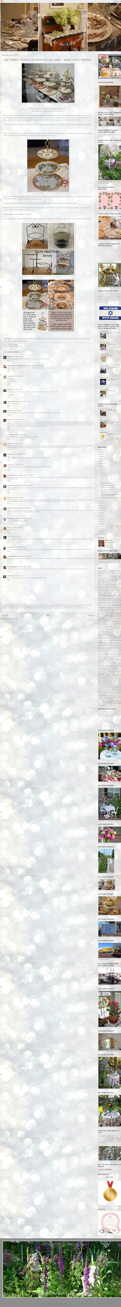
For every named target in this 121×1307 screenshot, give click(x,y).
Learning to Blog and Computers (110, 640)
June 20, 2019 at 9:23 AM (25, 556)
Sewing (105, 659)
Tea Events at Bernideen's (103, 672)
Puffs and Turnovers (108, 653)
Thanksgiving (105, 692)
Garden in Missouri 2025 (113, 624)
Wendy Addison (115, 702)
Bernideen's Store (104, 580)
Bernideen (109, 540)
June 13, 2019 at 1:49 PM (26, 508)
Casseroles (107, 587)
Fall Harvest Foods (108, 615)
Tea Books (100, 668)
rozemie (9, 443)
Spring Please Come (108, 662)
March (102, 505)
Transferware (102, 695)
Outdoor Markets (105, 651)
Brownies (113, 584)
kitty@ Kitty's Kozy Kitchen (13, 518)
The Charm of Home (104, 389)
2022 (101, 459)
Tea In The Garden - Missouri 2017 (110, 675)
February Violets (101, 616)
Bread (103, 584)
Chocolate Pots (101, 590)
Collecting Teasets (104, 599)
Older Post (91, 615)
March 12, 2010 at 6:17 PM (17, 356)
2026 (101, 450)
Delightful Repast (104, 432)
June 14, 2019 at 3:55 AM (14, 536)
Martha (9, 389)
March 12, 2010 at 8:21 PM (17, 376)
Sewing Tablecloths (111, 659)
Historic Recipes (114, 632)
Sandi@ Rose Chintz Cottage (13, 508)
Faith (103, 615)
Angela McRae (10, 575)
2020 (101, 463)
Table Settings (110, 667)
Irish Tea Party (113, 637)
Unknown (9, 497)
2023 (101, 456)
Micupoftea (9, 454)
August (102, 476)
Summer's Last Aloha (111, 344)
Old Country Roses (102, 650)
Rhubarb (103, 656)
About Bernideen (112, 570)
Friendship (107, 620)
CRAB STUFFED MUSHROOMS (108, 485)
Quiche (113, 654)
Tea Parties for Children (102, 687)
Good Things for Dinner (111, 628)
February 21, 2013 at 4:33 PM (26, 485)
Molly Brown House (110, 645)
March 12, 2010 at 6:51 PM (37, 365)
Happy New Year (103, 631)
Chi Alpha (108, 589)
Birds (99, 583)
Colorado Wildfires (114, 600)
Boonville (100, 584)
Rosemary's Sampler (104, 366)
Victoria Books (101, 698)
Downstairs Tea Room (109, 610)
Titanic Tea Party (115, 693)
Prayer (102, 653)
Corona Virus (111, 603)
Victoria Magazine (108, 698)
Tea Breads (114, 668)
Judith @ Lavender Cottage (13, 485)
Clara (8, 464)
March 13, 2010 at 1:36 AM (24, 401)
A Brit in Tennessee (104, 377)
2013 (101, 524)
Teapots (100, 692)
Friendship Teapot (114, 620)
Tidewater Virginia (102, 693)
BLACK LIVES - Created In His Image (109, 583)
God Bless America (102, 628)
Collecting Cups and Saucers (107, 595)
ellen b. (9, 527)
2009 (101, 533)
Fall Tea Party (116, 615)
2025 (101, 452)
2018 (101, 513)
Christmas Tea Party (107, 592)
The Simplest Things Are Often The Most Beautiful (113, 379)
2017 (101, 515)
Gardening (108, 626)
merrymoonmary (74, 1304)
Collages (105, 593)
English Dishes (101, 613)
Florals (103, 618)
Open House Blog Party (110, 650)
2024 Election (106, 570)
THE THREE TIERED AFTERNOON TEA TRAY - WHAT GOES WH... (110, 495)
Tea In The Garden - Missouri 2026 (105, 686)
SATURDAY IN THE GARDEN (107, 487)
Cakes (111, 586)
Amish (106, 573)
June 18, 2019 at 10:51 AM (20, 547)
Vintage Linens (106, 701)
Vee (8, 536)
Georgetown (115, 626)
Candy (114, 586)
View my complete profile (111, 542)
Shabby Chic (109, 661)
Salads (109, 657)
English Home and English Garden (110, 613)
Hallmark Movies (103, 629)
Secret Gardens (100, 659)
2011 (101, 528)
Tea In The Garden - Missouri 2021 (108, 680)
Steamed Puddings (112, 663)
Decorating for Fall (111, 607)
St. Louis (106, 663)
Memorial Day (113, 642)
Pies (118, 651)
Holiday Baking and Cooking (106, 634)
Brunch (116, 584)
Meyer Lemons (115, 644)
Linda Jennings (10, 547)
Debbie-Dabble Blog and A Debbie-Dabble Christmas (19, 365)
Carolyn (9, 376)
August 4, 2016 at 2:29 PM (17, 497)
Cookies (114, 602)
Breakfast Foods (108, 584)
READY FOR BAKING (106, 483)
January (102, 510)
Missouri (105, 645)
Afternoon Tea (10, 346)
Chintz (112, 589)
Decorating (109, 605)
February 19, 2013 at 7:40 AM (17, 464)
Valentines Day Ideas (103, 697)
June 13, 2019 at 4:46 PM (26, 518)
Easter (111, 612)
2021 (101, 461)
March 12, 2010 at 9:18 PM (16, 389)
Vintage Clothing (111, 700)
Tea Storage (104, 690)
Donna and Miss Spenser (12, 401)
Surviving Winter (115, 665)
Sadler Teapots (104, 657)
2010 (101, 531)
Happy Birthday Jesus (111, 629)
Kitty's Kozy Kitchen (104, 343)
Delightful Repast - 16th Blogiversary (111, 434)
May (102, 501)
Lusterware (108, 642)
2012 (101, 526)
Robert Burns (114, 656)
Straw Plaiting (109, 355)
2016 (101, 517)
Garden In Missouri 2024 (103, 624)
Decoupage (112, 609)
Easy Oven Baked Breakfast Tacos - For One (112, 422)
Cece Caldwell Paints (114, 587)
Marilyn (9, 356)
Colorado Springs (106, 600)
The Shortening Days (111, 390)
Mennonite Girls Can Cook (106, 409)
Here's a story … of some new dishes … (113, 333)
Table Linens (104, 667)
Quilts (116, 654)
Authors (108, 575)
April (102, 503)
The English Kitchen (104, 420)
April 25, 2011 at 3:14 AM (17, 443)
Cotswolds (116, 603)
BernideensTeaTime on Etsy (111, 581)
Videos (106, 700)
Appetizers (100, 575)
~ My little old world (104, 354)
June (102, 481)
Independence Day (101, 637)
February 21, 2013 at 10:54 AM (26, 475)
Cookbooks (103, 602)
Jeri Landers (100, 638)
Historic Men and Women (106, 632)
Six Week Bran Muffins (111, 410)
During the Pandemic (105, 612)
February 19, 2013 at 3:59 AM (19, 454)
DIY (102, 610)
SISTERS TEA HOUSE (106, 490)
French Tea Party (114, 618)
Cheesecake (103, 589)
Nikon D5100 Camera (109, 648)
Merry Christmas (109, 644)
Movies (115, 645)
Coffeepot (100, 593)
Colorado (114, 599)
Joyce (8, 410)
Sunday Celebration (106, 665)
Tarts (115, 667)
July (102, 479)
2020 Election (100, 570)
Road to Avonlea (108, 656)
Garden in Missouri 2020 (108, 621)
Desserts (117, 609)
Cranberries (100, 605)
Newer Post (5, 615)
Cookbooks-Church (109, 602)
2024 (101, 454)
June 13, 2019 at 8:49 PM (16, 527)
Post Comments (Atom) (12, 618)
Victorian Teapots (101, 700)
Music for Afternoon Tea (106, 647)
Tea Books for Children (107, 668)
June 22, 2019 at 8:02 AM (19, 575)
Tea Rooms (113, 689)
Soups (113, 660)
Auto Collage (113, 575)
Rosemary (9, 419)
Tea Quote (109, 688)
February (103, 507)
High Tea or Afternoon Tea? (112, 631)
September (103, 474)
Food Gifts (108, 618)
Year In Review (114, 703)
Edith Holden (115, 612)
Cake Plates (106, 586)
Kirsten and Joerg (106, 638)
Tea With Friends (104, 331)
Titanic (108, 693)
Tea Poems (105, 688)
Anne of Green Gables (113, 573)
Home (48, 615)
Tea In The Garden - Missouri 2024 (107, 683)
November (103, 470)
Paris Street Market (113, 651)
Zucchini (103, 705)
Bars (106, 576)
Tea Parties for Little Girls (112, 687)
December (103, 467)
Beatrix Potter (111, 577)
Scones (113, 657)
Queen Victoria (108, 654)
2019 (101, 465)
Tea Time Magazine (111, 690)
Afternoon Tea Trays (17, 346)
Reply (8, 361)
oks (113, 648)
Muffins (99, 647)
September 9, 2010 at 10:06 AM (19, 434)
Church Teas (115, 592)
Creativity (105, 605)
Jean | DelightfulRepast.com (13, 475)
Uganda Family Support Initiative (113, 695)
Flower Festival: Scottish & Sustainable (112, 368)
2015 (101, 519)
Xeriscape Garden (107, 703)
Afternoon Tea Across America (105, 572)
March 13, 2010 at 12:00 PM (16, 410)
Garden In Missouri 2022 (105, 623)
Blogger (85, 1304)
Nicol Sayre (101, 648)
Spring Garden (101, 662)
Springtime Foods (116, 662)
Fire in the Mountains (110, 616)
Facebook (100, 615)
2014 (101, 522)
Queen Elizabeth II (101, 654)
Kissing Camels (112, 638)
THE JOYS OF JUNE (105, 492)
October (103, 472)
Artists (104, 575)
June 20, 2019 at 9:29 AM (25, 566)
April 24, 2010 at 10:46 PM (18, 419)
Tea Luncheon (114, 686)
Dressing (99, 612)
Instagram (107, 637)
